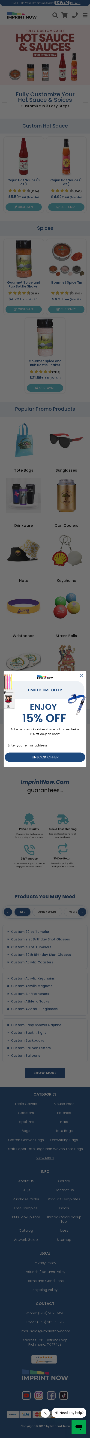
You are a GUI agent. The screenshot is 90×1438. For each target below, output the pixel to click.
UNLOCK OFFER (45, 757)
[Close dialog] (81, 675)
